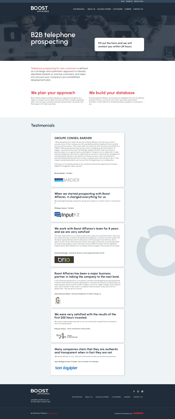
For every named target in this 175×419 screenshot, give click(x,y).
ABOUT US (91, 9)
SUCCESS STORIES (104, 9)
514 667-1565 (45, 402)
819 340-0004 (35, 402)
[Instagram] (138, 391)
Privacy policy (53, 413)
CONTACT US (138, 9)
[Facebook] (134, 391)
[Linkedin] (142, 391)
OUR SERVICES (77, 397)
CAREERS (128, 9)
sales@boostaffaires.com (40, 400)
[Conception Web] (138, 413)
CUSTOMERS (118, 9)
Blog (123, 1)
